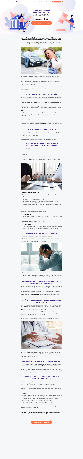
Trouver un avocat (56, 1)
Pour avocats (48, 1)
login (66, 1)
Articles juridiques (42, 1)
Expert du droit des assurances (26, 86)
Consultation (35, 1)
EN (62, 1)
